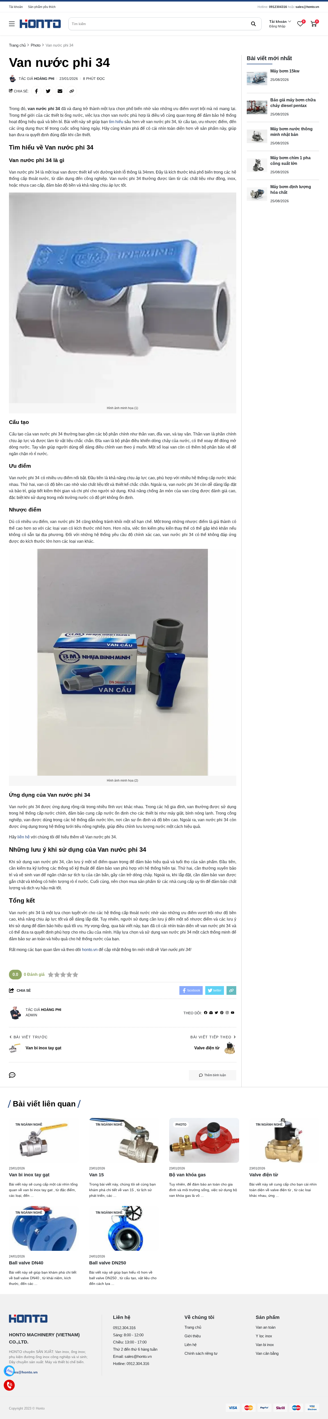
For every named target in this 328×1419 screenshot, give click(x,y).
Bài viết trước (31, 1037)
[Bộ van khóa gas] (204, 1140)
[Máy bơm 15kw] (257, 78)
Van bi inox (265, 1344)
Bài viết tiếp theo (210, 1037)
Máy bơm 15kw (284, 71)
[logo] (40, 23)
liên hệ (23, 837)
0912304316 (278, 7)
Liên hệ (190, 1344)
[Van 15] (124, 1140)
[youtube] (232, 1013)
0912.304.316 (124, 1328)
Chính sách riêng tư (201, 1353)
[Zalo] (9, 1370)
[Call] (9, 1385)
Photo (181, 1124)
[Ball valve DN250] (124, 1228)
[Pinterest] (221, 1013)
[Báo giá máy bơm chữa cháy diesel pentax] (257, 107)
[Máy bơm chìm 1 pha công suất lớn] (257, 165)
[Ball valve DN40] (44, 1228)
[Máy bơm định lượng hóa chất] (257, 194)
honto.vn (90, 949)
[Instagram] (227, 1013)
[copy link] (72, 91)
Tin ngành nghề (28, 1124)
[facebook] (205, 1013)
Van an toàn (265, 1327)
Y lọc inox (264, 1336)
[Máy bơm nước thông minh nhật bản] (257, 136)
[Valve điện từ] (284, 1140)
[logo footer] (50, 1319)
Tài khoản (16, 7)
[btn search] (253, 24)
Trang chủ (192, 1327)
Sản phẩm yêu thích (42, 7)
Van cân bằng (267, 1353)
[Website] (211, 1013)
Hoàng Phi (44, 79)
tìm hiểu (116, 122)
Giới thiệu (192, 1336)
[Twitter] (216, 1013)
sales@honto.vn (307, 7)
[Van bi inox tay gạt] (44, 1140)
